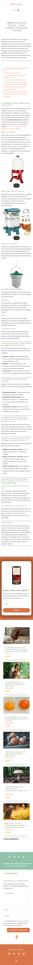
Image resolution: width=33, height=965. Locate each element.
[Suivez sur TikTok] (24, 857)
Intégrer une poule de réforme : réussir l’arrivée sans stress (15, 684)
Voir (16, 185)
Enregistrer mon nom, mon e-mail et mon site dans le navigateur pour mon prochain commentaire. (15, 923)
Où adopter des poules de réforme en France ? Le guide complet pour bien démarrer (16, 649)
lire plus (7, 656)
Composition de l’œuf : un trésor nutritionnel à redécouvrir (15, 754)
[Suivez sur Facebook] (19, 857)
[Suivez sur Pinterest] (14, 857)
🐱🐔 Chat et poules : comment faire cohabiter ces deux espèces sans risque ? (16, 825)
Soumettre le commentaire (18, 930)
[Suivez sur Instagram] (9, 857)
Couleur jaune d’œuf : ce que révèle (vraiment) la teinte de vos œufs (16, 719)
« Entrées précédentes (10, 839)
